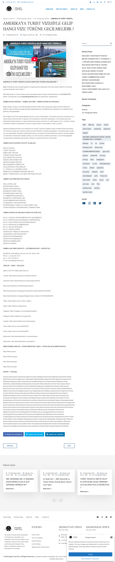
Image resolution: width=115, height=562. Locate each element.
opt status (86, 172)
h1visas (85, 159)
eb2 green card (87, 147)
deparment (107, 129)
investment (86, 164)
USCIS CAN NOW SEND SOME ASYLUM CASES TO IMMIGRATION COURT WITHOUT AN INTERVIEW (95, 77)
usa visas (86, 184)
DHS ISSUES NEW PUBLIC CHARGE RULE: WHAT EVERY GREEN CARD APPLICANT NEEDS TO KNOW (94, 68)
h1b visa (102, 155)
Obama (92, 168)
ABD (84, 125)
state (101, 172)
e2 (96, 143)
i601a (92, 159)
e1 (91, 143)
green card (106, 151)
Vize (98, 184)
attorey (99, 125)
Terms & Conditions (37, 538)
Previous (10, 446)
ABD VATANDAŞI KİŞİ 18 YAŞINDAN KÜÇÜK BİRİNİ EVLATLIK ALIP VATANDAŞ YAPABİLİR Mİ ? (20, 482)
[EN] (108, 2)
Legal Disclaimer (36, 541)
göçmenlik (94, 155)
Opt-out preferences (86, 558)
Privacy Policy (95, 558)
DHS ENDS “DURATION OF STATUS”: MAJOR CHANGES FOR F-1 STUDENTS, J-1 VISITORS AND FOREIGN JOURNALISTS (96, 59)
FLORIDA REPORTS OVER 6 (91, 151)
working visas (87, 188)
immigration (100, 159)
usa (107, 180)
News (82, 9)
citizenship (97, 129)
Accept (90, 554)
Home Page (49, 9)
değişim (85, 133)
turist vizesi (86, 180)
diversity (85, 143)
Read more (9, 488)
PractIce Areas (61, 9)
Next (69, 446)
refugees (94, 172)
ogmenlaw (100, 168)
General (84, 110)
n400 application (105, 164)
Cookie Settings (36, 544)
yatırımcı (96, 188)
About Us (74, 9)
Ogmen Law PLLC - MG (30, 35)
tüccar (101, 180)
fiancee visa (98, 147)
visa (93, 184)
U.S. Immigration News (49, 35)
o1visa (85, 168)
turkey (95, 180)
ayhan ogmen (87, 129)
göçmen (85, 155)
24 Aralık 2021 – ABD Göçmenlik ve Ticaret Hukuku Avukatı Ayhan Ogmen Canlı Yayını (57, 482)
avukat (106, 125)
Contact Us (90, 9)
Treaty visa (103, 176)
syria (95, 176)
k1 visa (95, 164)
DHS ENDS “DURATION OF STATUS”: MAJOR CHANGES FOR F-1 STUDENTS (96, 138)
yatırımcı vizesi (87, 192)
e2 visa (102, 143)
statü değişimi (87, 176)
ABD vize (91, 125)
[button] (111, 537)
